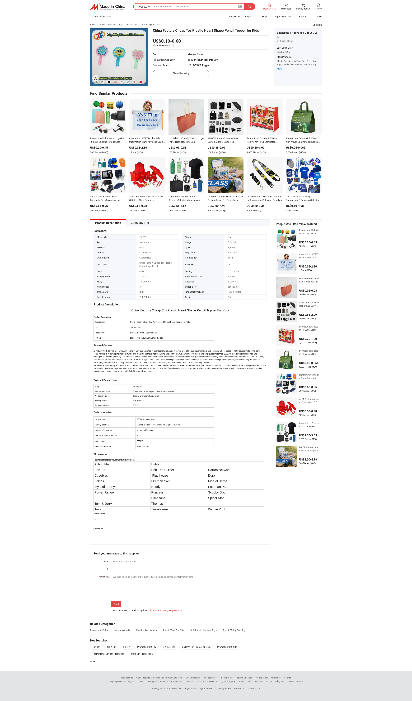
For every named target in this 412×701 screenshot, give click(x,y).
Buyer (248, 16)
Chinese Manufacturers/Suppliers (167, 677)
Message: (104, 576)
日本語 (241, 681)
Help (264, 16)
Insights (287, 677)
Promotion (233, 242)
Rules (320, 16)
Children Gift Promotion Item (196, 646)
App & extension (283, 16)
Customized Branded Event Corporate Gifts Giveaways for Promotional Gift (309, 376)
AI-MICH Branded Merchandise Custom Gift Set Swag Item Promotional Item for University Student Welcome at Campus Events (309, 304)
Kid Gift (127, 646)
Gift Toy (96, 646)
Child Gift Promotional (142, 653)
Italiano (190, 681)
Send (116, 604)
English (131, 681)
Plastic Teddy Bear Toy (234, 630)
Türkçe (269, 681)
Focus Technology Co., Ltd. (185, 688)
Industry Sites (227, 677)
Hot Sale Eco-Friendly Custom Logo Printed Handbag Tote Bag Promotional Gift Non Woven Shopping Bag (309, 280)
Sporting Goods (122, 630)
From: (106, 561)
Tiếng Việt (279, 681)
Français (164, 681)
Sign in (318, 8)
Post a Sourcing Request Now (165, 610)
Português (152, 681)
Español (141, 681)
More (279, 68)
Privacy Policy (254, 688)
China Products (143, 677)
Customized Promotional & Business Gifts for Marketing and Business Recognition (309, 425)
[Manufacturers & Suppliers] (107, 6)
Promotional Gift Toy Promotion (108, 653)
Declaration (239, 688)
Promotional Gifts (99, 630)
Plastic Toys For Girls (173, 630)
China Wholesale (193, 677)
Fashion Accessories (146, 630)
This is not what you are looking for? (129, 610)
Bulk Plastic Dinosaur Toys (203, 630)
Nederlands (212, 681)
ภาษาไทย (258, 681)
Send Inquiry (181, 73)
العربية (223, 681)
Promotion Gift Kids (227, 646)
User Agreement (224, 688)
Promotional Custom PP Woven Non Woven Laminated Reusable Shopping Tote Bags (309, 352)
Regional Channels (244, 677)
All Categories (101, 16)
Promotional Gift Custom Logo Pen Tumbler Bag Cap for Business (309, 232)
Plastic (142, 247)
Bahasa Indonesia (295, 681)
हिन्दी (249, 681)
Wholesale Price (210, 677)
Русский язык (177, 681)
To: (108, 569)
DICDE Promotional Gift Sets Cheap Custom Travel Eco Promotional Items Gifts (309, 449)
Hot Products (127, 677)
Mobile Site (276, 677)
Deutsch (200, 681)
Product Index (262, 677)
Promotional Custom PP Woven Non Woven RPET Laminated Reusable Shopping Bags (309, 328)
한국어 (232, 681)
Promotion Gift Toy (146, 646)
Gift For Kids (169, 646)
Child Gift (111, 646)
